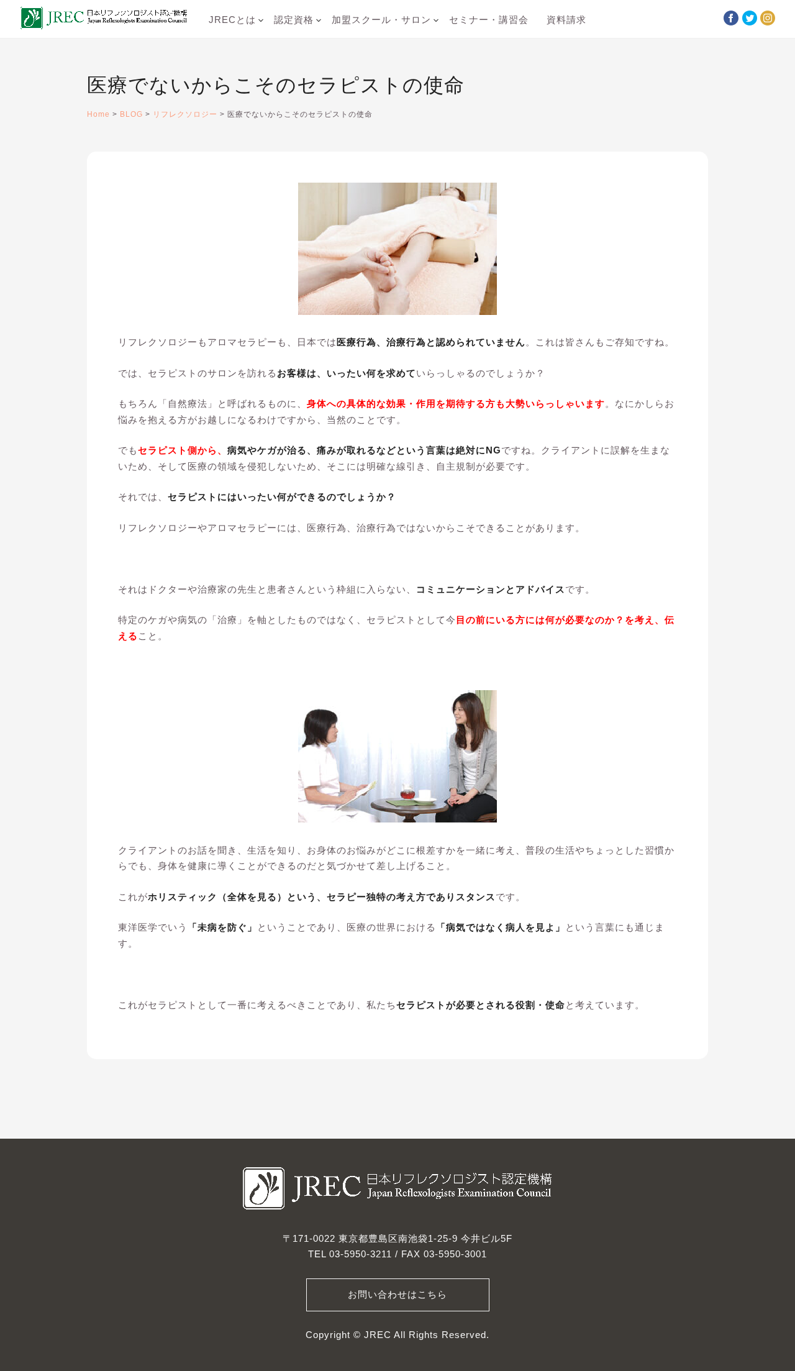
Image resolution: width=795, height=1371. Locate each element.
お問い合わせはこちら (397, 1295)
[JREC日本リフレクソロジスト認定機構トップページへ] (104, 20)
